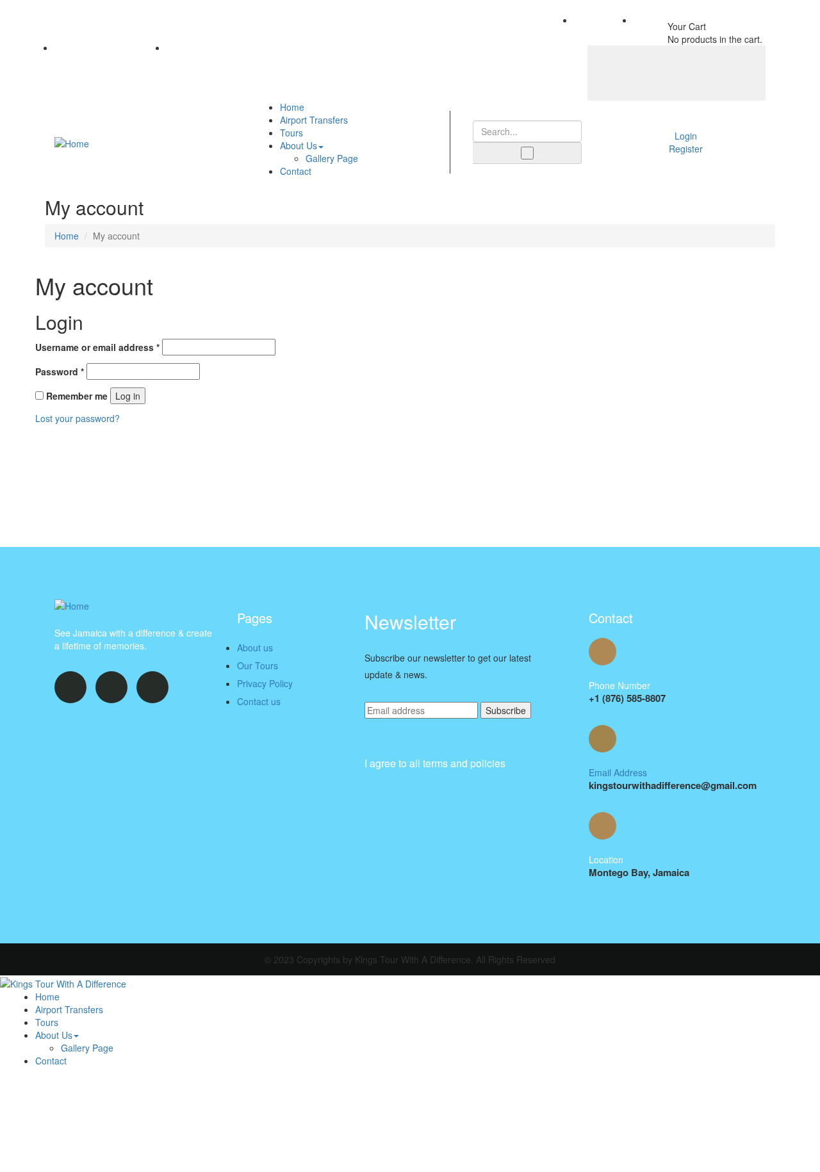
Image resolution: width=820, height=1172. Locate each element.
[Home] (71, 141)
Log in (127, 395)
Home (66, 235)
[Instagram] (727, 72)
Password (59, 371)
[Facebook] (626, 72)
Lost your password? (77, 418)
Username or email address (97, 347)
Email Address (618, 772)
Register (686, 148)
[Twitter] (676, 72)
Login (686, 135)
